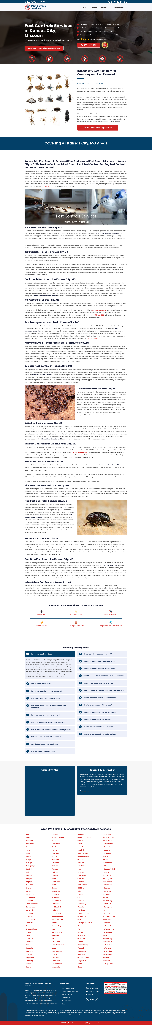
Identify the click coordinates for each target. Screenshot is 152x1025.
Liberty (54, 954)
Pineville (81, 907)
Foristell (55, 866)
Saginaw (81, 967)
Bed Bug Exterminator (76, 626)
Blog (63, 1004)
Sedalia (107, 850)
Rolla (80, 964)
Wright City (108, 964)
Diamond (29, 951)
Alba (27, 834)
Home (84, 7)
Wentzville (108, 942)
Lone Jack (56, 961)
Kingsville (55, 935)
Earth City (29, 961)
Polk (79, 920)
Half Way (55, 894)
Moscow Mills (83, 853)
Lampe (54, 948)
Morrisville (81, 850)
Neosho (81, 859)
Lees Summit (57, 951)
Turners (107, 913)
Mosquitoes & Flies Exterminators (110, 626)
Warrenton (108, 932)
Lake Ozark (56, 942)
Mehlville (81, 841)
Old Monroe (82, 885)
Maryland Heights (84, 837)
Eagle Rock (30, 957)
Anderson (29, 841)
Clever (28, 935)
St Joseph (108, 885)
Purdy (80, 929)
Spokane (107, 875)
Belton (28, 856)
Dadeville (29, 948)
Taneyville (108, 907)
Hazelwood (56, 904)
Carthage (29, 913)
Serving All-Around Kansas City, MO (44, 48)
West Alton (108, 945)
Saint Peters (108, 844)
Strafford (107, 904)
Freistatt (55, 872)
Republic (81, 948)
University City (109, 916)
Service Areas (119, 7)
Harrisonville (56, 901)
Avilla (28, 850)
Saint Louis (108, 841)
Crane (28, 945)
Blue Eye (29, 863)
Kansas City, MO (37, 1)
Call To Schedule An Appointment (97, 127)
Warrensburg (109, 929)
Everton (55, 834)
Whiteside (108, 951)
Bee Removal (41, 614)
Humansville (56, 913)
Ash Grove (30, 844)
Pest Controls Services (76, 1023)
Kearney (55, 929)
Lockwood (56, 957)
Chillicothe (30, 932)
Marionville (56, 967)
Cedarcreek (30, 920)
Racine (80, 932)
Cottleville (30, 942)
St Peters (107, 891)
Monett (80, 847)
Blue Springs (30, 866)
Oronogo (81, 894)
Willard (106, 957)
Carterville (30, 910)
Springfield (108, 878)
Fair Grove (56, 844)
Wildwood (108, 954)
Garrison (55, 878)
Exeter (54, 841)
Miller (80, 844)
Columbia (29, 938)
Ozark (80, 897)
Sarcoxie (107, 847)
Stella (106, 897)
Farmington (56, 853)
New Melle (82, 863)
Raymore (81, 935)
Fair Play (55, 847)
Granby (55, 888)
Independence (57, 916)
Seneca (107, 856)
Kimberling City (58, 932)
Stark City (107, 894)
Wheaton (107, 948)
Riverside (81, 954)
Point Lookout (83, 916)
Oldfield (81, 888)
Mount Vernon (83, 856)
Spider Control (67, 994)
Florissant (55, 859)
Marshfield (82, 834)
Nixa (79, 869)
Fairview (55, 850)
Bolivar (28, 872)
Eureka (28, 967)
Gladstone (56, 882)
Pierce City (82, 904)
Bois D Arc (29, 869)
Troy (105, 910)
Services (94, 7)
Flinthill (54, 856)
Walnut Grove (109, 926)
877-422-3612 (119, 1)
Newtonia (81, 866)
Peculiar (81, 901)
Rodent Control (41, 626)
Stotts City (108, 901)
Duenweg (29, 954)
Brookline (29, 885)
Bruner (28, 888)
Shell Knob (108, 863)
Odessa (81, 882)
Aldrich (28, 837)
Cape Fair (29, 901)
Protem (81, 926)
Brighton (29, 882)
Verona (107, 923)
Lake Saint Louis (58, 945)
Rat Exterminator (110, 614)
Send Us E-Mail (93, 991)
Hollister (55, 910)
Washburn (108, 935)
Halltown (55, 897)
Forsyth (55, 869)
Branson (29, 875)
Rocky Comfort (84, 957)
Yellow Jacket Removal (70, 991)
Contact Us (105, 7)
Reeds (80, 942)
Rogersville (82, 961)
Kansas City (56, 926)
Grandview (56, 891)
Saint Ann (107, 834)
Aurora (28, 847)
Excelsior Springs (58, 837)
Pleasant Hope (83, 913)
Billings (28, 859)
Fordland (55, 863)
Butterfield (30, 894)
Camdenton (30, 897)
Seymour (107, 859)
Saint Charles (109, 837)
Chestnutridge (31, 929)
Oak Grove (82, 875)
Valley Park (108, 920)
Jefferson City (57, 920)
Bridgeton (29, 878)
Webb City (108, 938)
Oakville (81, 878)
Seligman (107, 853)
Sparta (106, 872)
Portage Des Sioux (85, 923)
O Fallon (81, 872)
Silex (105, 866)
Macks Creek (57, 964)
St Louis (107, 888)
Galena (55, 875)
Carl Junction (31, 907)
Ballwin (28, 853)
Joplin (54, 923)
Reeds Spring (83, 945)
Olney (80, 891)
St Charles (108, 882)
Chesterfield (30, 926)
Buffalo (28, 891)
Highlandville (57, 907)
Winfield (107, 961)
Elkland (28, 964)
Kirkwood (55, 938)
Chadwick (29, 923)
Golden (55, 885)
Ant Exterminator (76, 614)
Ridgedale (82, 951)
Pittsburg (81, 910)
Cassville (29, 916)
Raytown (81, 938)
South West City (110, 869)
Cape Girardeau (32, 904)
